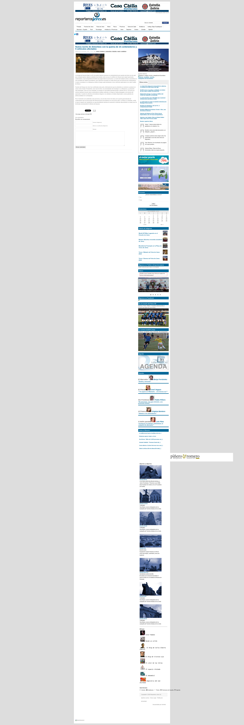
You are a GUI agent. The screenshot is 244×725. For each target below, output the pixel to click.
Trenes (158, 690)
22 (153, 221)
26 (140, 222)
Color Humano (150, 635)
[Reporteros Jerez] (93, 16)
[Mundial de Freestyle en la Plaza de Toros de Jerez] (165, 247)
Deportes (128, 29)
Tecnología (99, 29)
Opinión (150, 29)
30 (158, 222)
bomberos (102, 51)
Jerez (121, 29)
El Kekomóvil (150, 675)
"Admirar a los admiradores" (147, 413)
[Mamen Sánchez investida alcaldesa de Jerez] (165, 241)
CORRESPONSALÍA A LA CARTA (84, 23)
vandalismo (123, 51)
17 (162, 219)
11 (166, 217)
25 (166, 221)
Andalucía (142, 26)
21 (149, 221)
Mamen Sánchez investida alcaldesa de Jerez (150, 240)
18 (166, 219)
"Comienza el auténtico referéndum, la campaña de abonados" (150, 424)
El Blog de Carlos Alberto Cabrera (153, 648)
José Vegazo (156, 390)
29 (153, 222)
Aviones (143, 690)
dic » (162, 224)
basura (98, 51)
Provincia (122, 26)
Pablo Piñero (160, 400)
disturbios (114, 51)
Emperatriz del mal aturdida (150, 681)
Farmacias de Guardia (168, 690)
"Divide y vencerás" (144, 381)
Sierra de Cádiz (132, 26)
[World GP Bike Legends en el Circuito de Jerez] (165, 235)
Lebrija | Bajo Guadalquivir (155, 26)
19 (140, 221)
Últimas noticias (143, 82)
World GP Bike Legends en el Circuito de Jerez (148, 234)
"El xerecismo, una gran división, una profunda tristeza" (150, 402)
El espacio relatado (152, 669)
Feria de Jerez (100, 26)
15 (153, 219)
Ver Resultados (153, 205)
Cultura (136, 29)
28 (149, 222)
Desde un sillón (151, 641)
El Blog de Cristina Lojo (154, 656)
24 (162, 221)
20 (144, 221)
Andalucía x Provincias (111, 29)
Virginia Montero (158, 411)
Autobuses (151, 690)
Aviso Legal (153, 698)
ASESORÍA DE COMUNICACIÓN (102, 23)
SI (140, 197)
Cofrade (143, 29)
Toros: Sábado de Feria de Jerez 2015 (149, 253)
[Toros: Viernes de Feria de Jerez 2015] (165, 260)
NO (141, 200)
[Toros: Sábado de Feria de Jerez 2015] (165, 254)
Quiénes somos (145, 698)
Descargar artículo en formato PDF (84, 114)
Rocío (115, 26)
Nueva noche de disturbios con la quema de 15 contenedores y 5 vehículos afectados (106, 48)
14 (149, 219)
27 (144, 222)
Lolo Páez (160, 422)
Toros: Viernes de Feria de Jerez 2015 (149, 259)
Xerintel (164, 704)
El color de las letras (154, 663)
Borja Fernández (160, 379)
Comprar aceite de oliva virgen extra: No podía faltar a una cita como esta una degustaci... (155, 137)
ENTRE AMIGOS (142, 74)
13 (144, 219)
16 (158, 219)
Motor (108, 26)
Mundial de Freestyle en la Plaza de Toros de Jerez (150, 246)
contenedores (108, 51)
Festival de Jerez (89, 26)
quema (118, 51)
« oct (144, 224)
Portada (79, 26)
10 (162, 217)
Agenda (178, 690)
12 (140, 219)
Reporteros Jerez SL (156, 694)
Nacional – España (82, 29)
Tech (91, 29)
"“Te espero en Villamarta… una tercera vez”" (153, 391)
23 (158, 221)
